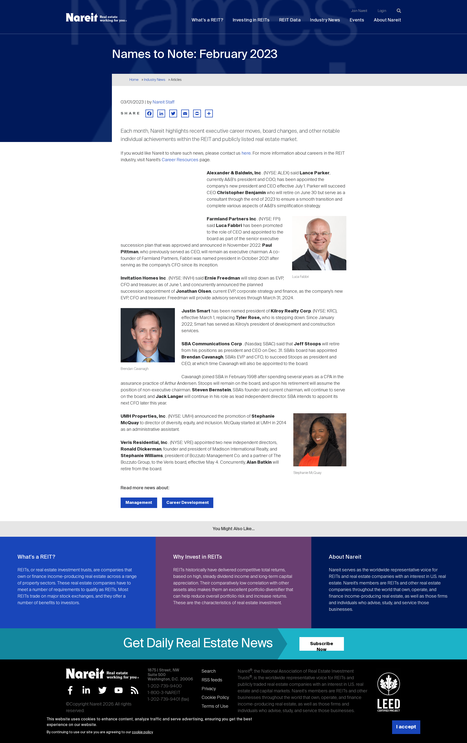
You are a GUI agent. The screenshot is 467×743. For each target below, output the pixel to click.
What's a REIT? (207, 20)
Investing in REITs (251, 20)
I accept (406, 727)
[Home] (96, 17)
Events (357, 20)
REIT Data (290, 20)
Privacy (209, 689)
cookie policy (142, 732)
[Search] (399, 11)
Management (139, 503)
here (246, 153)
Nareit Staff (163, 102)
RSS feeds (212, 680)
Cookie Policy (215, 698)
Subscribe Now (321, 646)
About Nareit (387, 20)
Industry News (325, 20)
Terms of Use (215, 706)
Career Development (187, 503)
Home (133, 80)
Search (209, 671)
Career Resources (180, 160)
